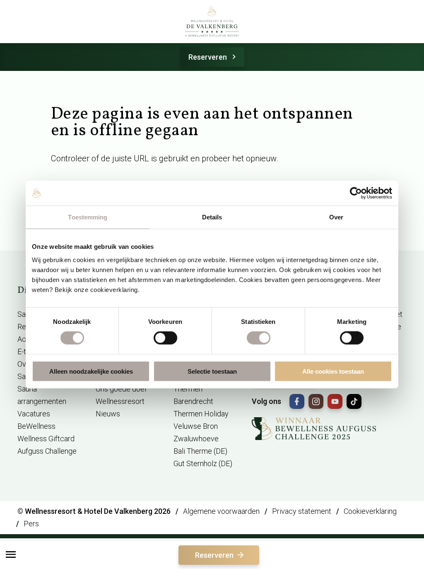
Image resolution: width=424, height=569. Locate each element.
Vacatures (33, 413)
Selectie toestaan (212, 370)
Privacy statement (301, 511)
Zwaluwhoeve (196, 438)
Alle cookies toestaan (333, 370)
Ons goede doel (121, 388)
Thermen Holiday (201, 413)
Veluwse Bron (195, 426)
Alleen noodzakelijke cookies (91, 370)
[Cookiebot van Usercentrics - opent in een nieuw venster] (356, 193)
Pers (31, 523)
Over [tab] (336, 217)
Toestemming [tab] (87, 217)
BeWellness (36, 426)
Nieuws (108, 413)
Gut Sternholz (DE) (202, 463)
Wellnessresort (120, 401)
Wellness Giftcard (46, 438)
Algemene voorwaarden (221, 511)
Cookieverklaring (370, 511)
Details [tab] (212, 217)
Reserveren (207, 57)
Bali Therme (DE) (200, 451)
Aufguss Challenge (47, 451)
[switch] (165, 338)
